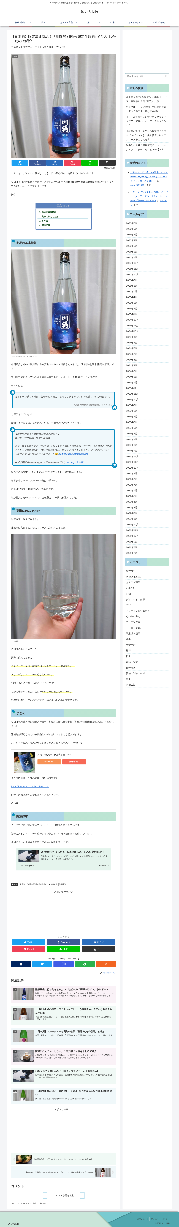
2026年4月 (131, 240)
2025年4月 (131, 297)
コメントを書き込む (63, 1195)
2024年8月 (131, 342)
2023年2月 (131, 445)
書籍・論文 (132, 662)
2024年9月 (131, 337)
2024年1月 (131, 382)
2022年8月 (131, 479)
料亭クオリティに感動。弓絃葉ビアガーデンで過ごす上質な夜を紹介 (146, 109)
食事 (128, 679)
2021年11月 (132, 530)
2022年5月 (131, 496)
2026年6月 (131, 229)
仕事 (128, 639)
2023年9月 (131, 405)
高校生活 (130, 684)
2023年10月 (132, 399)
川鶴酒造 (54, 884)
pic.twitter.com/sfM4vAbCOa (73, 454)
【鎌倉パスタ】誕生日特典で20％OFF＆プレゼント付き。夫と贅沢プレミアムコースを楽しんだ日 (146, 135)
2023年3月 (131, 439)
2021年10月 (132, 536)
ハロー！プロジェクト (138, 610)
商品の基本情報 (49, 212)
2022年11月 (132, 462)
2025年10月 (132, 274)
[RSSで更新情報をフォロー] (106, 964)
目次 (59, 205)
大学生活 (130, 645)
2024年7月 (131, 348)
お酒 (15, 884)
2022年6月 (131, 490)
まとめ (45, 221)
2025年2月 (131, 308)
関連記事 (46, 225)
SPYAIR (130, 571)
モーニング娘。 (134, 622)
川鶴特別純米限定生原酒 (38, 884)
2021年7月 (131, 553)
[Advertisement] (63, 912)
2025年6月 (131, 285)
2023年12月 (132, 388)
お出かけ (130, 588)
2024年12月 (132, 320)
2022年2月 (131, 513)
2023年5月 (131, 428)
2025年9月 (131, 280)
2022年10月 (132, 467)
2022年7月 (131, 485)
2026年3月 (131, 246)
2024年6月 (131, 354)
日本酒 (63, 884)
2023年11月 (132, 393)
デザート (130, 605)
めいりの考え (133, 616)
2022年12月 (132, 456)
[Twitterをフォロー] (42, 964)
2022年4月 (131, 502)
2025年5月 (131, 291)
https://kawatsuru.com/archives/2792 (30, 786)
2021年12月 (132, 524)
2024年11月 (132, 325)
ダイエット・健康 (135, 599)
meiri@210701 (138, 185)
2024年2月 (131, 376)
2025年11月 (132, 268)
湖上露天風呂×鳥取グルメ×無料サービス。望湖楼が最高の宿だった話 (146, 99)
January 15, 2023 (75, 462)
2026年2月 (131, 251)
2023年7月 (131, 416)
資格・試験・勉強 (135, 673)
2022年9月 (131, 473)
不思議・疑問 (133, 633)
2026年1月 (131, 257)
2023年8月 (131, 411)
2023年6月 (131, 422)
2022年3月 (131, 507)
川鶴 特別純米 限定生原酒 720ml (54, 754)
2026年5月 (131, 234)
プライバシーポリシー (160, 1219)
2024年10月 (132, 331)
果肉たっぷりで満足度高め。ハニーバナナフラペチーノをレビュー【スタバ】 (146, 149)
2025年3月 (131, 303)
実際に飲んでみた (50, 216)
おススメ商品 (133, 582)
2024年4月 (131, 365)
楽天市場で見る (74, 762)
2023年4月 (131, 433)
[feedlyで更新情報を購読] (85, 964)
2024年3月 (131, 371)
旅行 (128, 650)
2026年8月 (131, 223)
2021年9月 (131, 541)
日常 (128, 656)
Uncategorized (133, 576)
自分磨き (130, 667)
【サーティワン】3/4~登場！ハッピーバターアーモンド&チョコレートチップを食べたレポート (149, 176)
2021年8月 (131, 547)
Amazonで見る (49, 762)
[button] (166, 76)
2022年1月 (131, 519)
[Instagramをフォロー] (63, 964)
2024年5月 (131, 359)
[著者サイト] (21, 964)
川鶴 (23, 884)
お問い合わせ (142, 1219)
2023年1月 (131, 450)
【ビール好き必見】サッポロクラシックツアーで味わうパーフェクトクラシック (146, 121)
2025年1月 (131, 314)
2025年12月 (132, 263)
